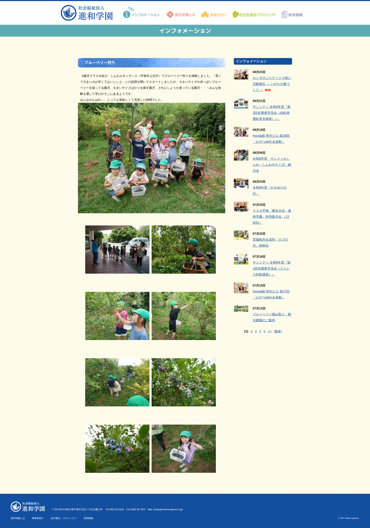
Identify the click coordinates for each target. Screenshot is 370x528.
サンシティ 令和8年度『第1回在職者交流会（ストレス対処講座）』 (272, 268)
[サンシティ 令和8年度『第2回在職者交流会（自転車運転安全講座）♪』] (241, 105)
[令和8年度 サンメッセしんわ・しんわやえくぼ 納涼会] (241, 157)
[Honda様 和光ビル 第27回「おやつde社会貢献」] (241, 290)
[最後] (278, 331)
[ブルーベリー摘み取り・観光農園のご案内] (241, 309)
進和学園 (88, 13)
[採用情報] (291, 12)
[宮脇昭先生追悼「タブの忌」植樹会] (241, 237)
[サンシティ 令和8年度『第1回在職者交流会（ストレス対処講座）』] (241, 261)
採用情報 (88, 518)
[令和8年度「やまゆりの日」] (241, 185)
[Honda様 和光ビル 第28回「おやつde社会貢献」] (241, 134)
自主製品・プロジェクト (64, 518)
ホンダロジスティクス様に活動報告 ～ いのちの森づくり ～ (272, 84)
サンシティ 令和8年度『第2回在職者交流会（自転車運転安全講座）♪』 (272, 113)
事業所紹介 (38, 518)
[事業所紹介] (214, 12)
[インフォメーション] (142, 12)
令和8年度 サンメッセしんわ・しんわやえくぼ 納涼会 (272, 164)
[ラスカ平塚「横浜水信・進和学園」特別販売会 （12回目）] (241, 208)
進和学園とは (18, 518)
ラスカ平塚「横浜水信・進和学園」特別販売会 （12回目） (272, 216)
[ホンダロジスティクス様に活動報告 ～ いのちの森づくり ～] (241, 76)
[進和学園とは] (181, 12)
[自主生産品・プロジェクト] (254, 12)
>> (269, 331)
